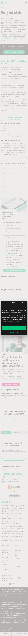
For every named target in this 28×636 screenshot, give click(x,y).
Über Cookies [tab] (22, 302)
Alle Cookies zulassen (14, 328)
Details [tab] (14, 302)
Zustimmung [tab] (5, 302)
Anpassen (13, 332)
